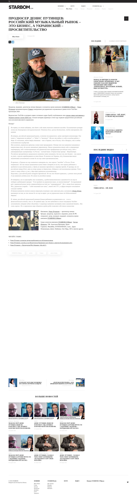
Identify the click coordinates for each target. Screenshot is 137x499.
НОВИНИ (61, 6)
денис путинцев (54, 253)
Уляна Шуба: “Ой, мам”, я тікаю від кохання (115, 115)
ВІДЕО (83, 6)
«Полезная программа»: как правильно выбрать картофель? (62, 383)
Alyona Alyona (76, 191)
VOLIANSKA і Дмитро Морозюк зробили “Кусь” (113, 131)
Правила (50, 486)
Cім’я (35, 491)
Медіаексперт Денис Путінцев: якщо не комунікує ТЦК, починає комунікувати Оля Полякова (19, 425)
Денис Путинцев (53, 211)
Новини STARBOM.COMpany (95, 481)
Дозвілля (97, 8)
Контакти (50, 488)
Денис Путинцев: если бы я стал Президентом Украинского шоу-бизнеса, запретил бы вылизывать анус (41, 243)
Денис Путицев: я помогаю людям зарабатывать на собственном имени (31, 240)
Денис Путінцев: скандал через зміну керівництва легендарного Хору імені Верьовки (44, 458)
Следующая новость (66, 385)
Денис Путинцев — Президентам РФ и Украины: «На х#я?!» (28, 245)
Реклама (50, 485)
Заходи (82, 8)
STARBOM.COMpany (69, 107)
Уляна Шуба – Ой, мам (103, 188)
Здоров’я (110, 8)
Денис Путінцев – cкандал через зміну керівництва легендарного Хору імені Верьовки (70, 458)
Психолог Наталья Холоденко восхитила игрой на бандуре (30, 383)
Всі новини (60, 8)
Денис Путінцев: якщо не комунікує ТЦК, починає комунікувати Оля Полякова (45, 424)
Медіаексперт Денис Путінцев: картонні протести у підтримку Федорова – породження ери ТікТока (71, 425)
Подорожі (89, 8)
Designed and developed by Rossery (18, 482)
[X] (10, 42)
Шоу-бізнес (69, 8)
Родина (104, 8)
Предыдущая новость (26, 385)
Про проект (51, 483)
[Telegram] (13, 42)
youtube (30, 253)
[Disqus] (47, 286)
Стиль (76, 8)
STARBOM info (97, 6)
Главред (30, 109)
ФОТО (72, 6)
